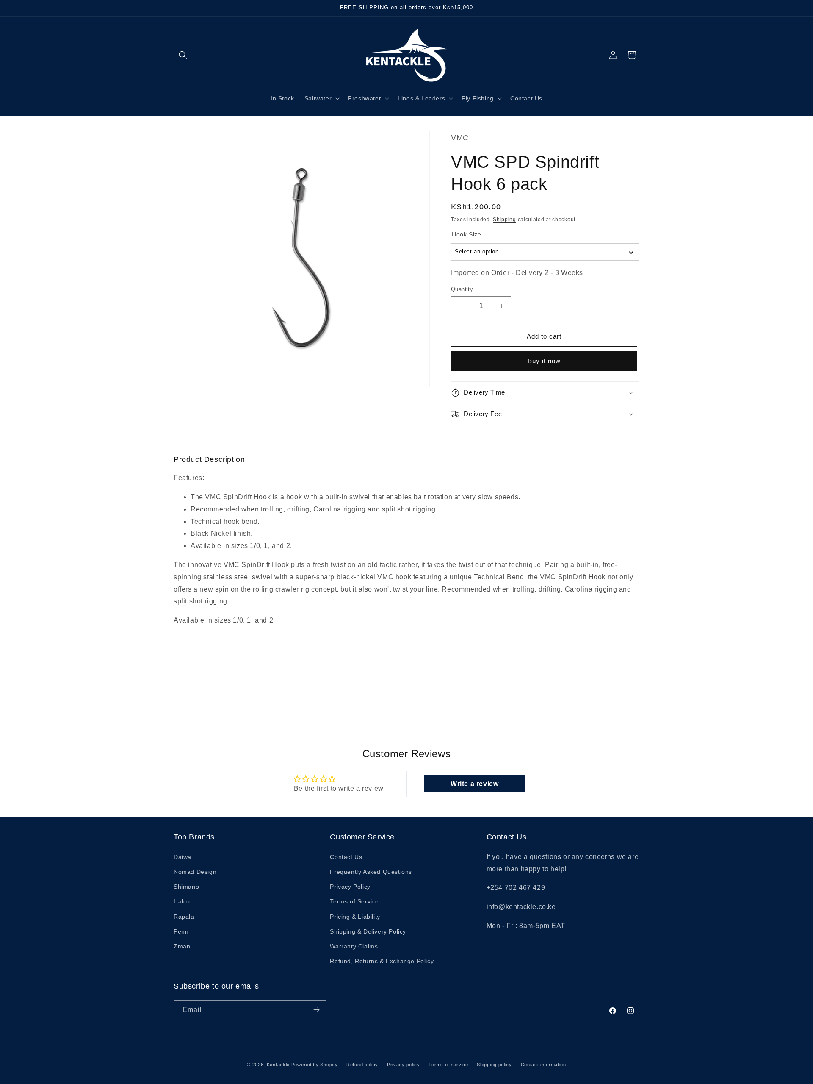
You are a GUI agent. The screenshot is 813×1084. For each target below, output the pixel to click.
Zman (182, 945)
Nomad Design (195, 871)
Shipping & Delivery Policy (368, 931)
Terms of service (448, 1064)
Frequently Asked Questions (371, 871)
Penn (181, 931)
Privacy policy (403, 1064)
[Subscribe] (316, 1010)
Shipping (504, 219)
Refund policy (362, 1064)
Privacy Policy (350, 886)
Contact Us (346, 856)
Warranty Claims (354, 945)
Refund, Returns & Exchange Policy (382, 960)
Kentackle (278, 1064)
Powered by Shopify (314, 1064)
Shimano (186, 886)
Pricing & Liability (355, 916)
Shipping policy (494, 1064)
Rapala (184, 916)
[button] (183, 55)
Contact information (543, 1064)
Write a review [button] (474, 783)
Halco (182, 901)
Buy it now (544, 360)
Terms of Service (354, 901)
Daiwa (182, 856)
